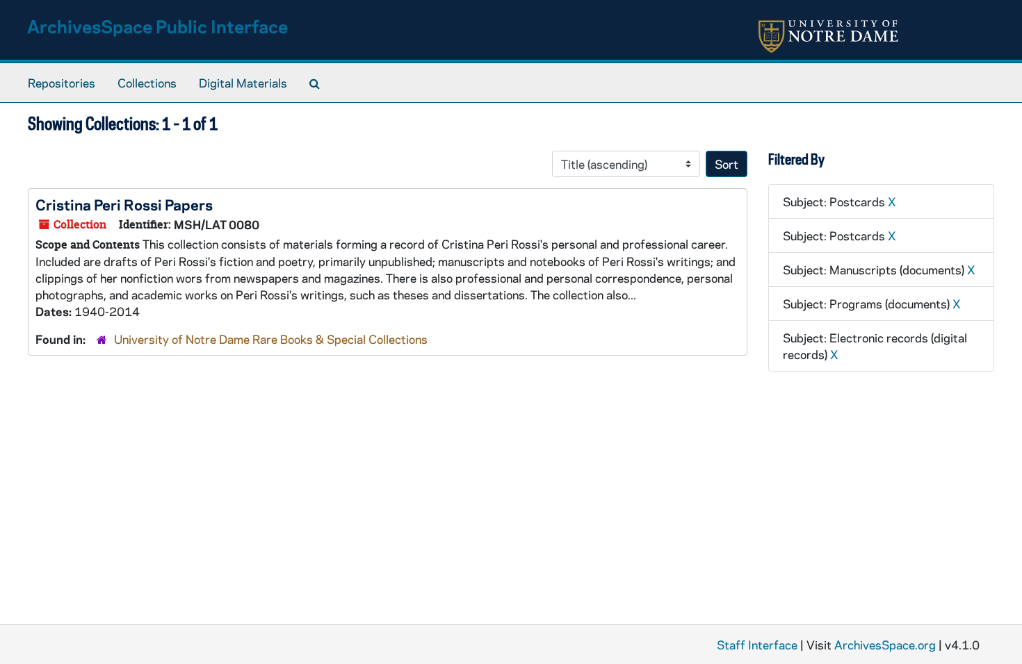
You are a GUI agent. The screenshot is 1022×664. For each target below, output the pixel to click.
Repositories (61, 82)
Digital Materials (243, 82)
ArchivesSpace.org (885, 644)
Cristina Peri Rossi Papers (124, 204)
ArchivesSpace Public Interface (157, 26)
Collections (147, 82)
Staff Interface (757, 644)
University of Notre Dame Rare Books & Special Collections (271, 339)
